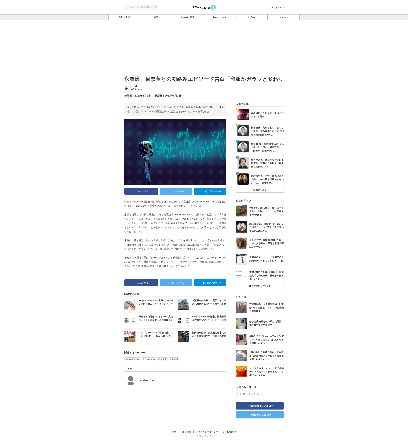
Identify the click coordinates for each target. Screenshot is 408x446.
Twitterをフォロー (261, 414)
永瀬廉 (163, 359)
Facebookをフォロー (261, 405)
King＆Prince (133, 359)
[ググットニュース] (204, 7)
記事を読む (149, 304)
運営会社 (186, 432)
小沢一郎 (255, 394)
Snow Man (150, 359)
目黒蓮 (175, 359)
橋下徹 (242, 394)
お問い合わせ (230, 432)
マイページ (278, 7)
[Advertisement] (204, 44)
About (174, 432)
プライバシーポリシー (207, 432)
